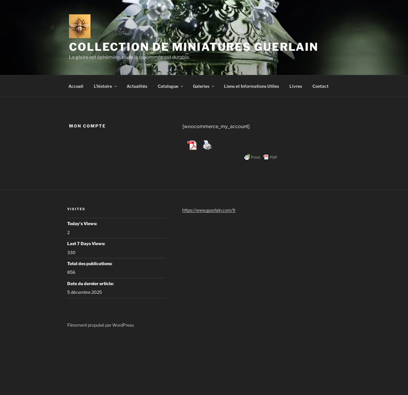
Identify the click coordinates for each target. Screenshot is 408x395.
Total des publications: (90, 263)
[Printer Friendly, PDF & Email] (260, 157)
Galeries (201, 86)
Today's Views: (82, 223)
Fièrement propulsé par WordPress (100, 325)
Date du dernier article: (91, 283)
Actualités (137, 86)
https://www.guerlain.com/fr (209, 210)
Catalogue (168, 86)
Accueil (75, 86)
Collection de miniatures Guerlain (193, 46)
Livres (295, 86)
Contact (320, 86)
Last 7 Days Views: (86, 243)
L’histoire (103, 86)
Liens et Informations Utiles (251, 86)
